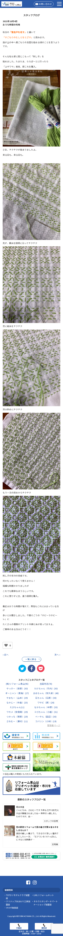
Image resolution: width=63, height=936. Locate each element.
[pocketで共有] (40, 668)
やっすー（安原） (17, 688)
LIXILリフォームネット (44, 895)
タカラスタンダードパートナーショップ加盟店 (45, 903)
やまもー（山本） (17, 697)
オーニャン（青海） (17, 693)
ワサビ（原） (45, 702)
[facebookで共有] (31, 668)
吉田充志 (46, 683)
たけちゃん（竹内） (46, 688)
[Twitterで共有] (22, 668)
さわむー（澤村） (17, 721)
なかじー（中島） (17, 702)
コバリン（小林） (45, 721)
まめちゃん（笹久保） (46, 693)
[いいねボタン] (6, 645)
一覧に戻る (30, 659)
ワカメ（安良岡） (17, 711)
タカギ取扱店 (12, 907)
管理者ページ (53, 725)
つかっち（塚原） (17, 716)
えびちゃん (17, 707)
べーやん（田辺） (45, 716)
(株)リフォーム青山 (17, 683)
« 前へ (6, 654)
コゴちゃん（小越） (46, 711)
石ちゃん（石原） (45, 697)
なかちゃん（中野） (46, 707)
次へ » (57, 654)
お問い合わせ (45, 4)
